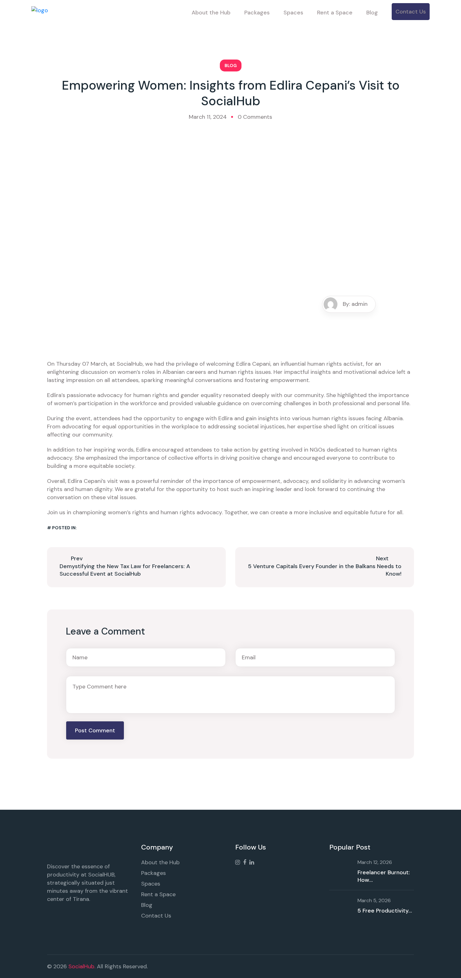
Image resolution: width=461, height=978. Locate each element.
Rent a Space (334, 12)
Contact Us (410, 11)
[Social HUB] (39, 12)
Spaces (293, 12)
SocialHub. (81, 966)
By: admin (355, 304)
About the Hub (211, 12)
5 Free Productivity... (385, 910)
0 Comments (255, 117)
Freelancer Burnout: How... (384, 876)
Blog (372, 12)
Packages (257, 12)
